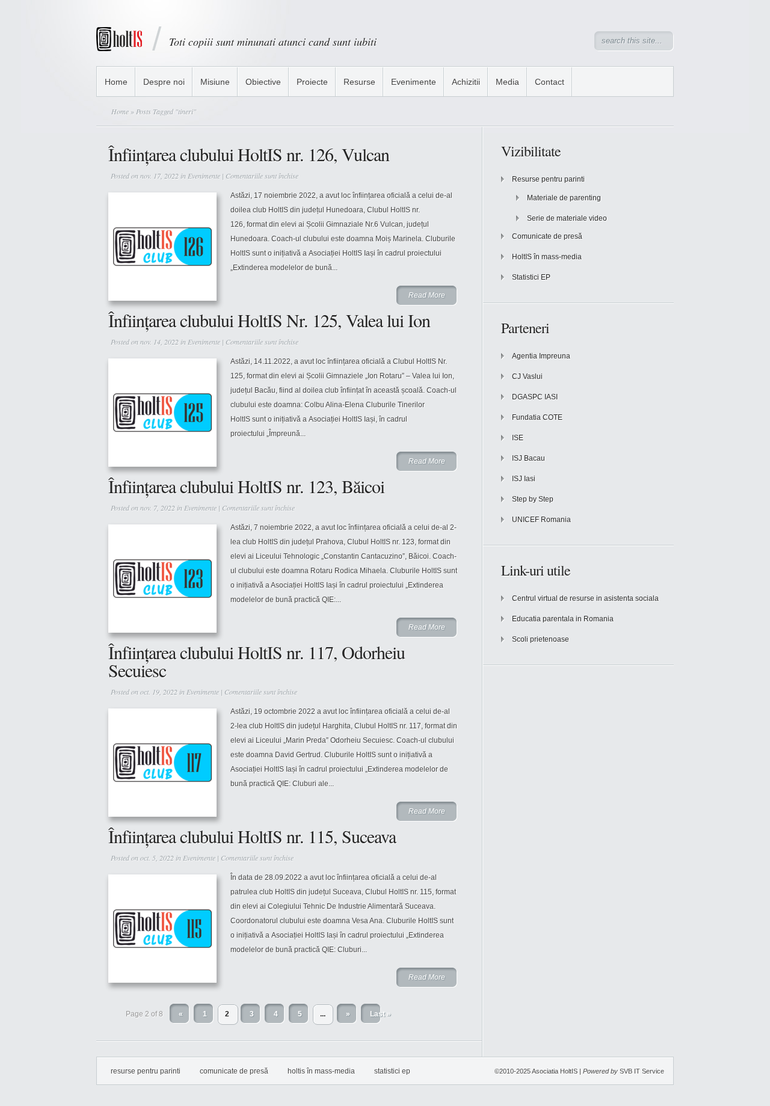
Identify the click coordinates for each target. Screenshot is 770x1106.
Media (507, 82)
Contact (549, 82)
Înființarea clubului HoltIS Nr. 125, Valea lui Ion (269, 320)
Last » (380, 1014)
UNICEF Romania (541, 519)
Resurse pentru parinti (548, 179)
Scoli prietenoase (540, 639)
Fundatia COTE (537, 417)
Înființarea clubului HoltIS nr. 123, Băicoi (246, 486)
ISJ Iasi (523, 479)
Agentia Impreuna (541, 356)
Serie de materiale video (567, 218)
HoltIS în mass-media (547, 257)
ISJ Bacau (528, 458)
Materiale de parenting (564, 198)
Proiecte (312, 82)
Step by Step (532, 499)
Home (116, 82)
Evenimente (413, 82)
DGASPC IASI (535, 397)
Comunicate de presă (547, 236)
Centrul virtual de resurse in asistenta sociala (585, 598)
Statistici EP (531, 277)
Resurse (359, 82)
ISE (517, 438)
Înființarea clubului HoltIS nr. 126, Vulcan (248, 154)
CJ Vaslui (527, 376)
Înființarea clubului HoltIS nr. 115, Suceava (252, 836)
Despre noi (164, 82)
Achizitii (466, 82)
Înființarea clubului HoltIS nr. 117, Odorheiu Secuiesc (256, 661)
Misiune (215, 82)
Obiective (263, 82)
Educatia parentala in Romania (563, 619)
